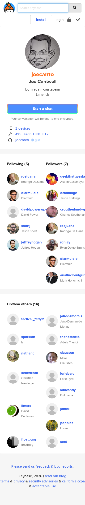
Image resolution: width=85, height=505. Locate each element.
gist (37, 140)
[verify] (78, 20)
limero (26, 405)
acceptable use (44, 486)
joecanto (22, 139)
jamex (65, 408)
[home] (9, 6)
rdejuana (28, 176)
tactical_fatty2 (32, 319)
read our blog (55, 475)
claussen (67, 352)
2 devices (22, 128)
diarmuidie (29, 192)
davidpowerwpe (34, 209)
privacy (19, 481)
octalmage (68, 192)
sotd (63, 441)
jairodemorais (71, 316)
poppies (66, 422)
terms (4, 481)
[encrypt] (69, 20)
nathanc (27, 353)
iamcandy (68, 390)
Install (41, 19)
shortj (25, 225)
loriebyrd (67, 373)
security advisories (43, 481)
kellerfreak (29, 372)
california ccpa (73, 481)
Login (59, 19)
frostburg (28, 439)
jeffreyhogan (31, 242)
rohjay (65, 242)
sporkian (28, 336)
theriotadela (70, 336)
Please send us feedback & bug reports (42, 466)
